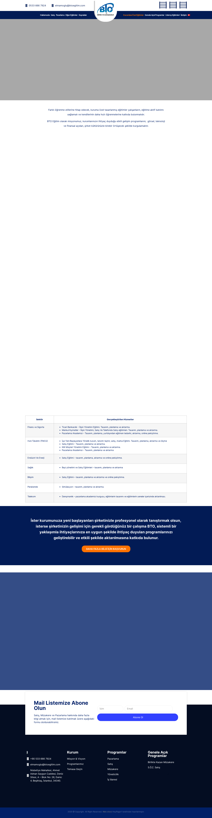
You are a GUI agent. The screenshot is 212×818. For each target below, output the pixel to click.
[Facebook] (163, 5)
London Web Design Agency (163, 773)
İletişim (184, 15)
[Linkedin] (183, 5)
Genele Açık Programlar (154, 15)
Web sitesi (107, 811)
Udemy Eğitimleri (172, 15)
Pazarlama (60, 15)
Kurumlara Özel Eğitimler (133, 15)
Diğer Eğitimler (71, 15)
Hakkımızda (45, 15)
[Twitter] (173, 5)
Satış (53, 15)
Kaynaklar (83, 15)
